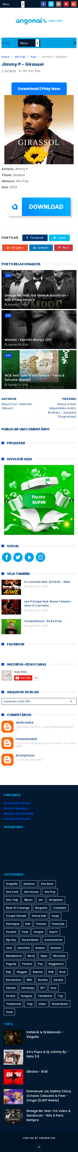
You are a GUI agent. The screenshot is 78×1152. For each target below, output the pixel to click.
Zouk (9, 1012)
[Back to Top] (39, 1146)
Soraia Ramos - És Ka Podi (42, 621)
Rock (62, 972)
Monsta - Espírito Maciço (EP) (28, 340)
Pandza (27, 964)
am (41, 900)
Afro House (31, 892)
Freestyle (58, 924)
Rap (33, 57)
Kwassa (56, 948)
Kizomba (24, 948)
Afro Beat (47, 884)
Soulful (10, 996)
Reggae (22, 972)
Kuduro (40, 948)
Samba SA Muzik (17, 819)
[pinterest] (66, 4)
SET (42, 988)
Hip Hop (11, 940)
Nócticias (59, 956)
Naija (44, 956)
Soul (53, 988)
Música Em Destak (19, 813)
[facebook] (43, 4)
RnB (51, 972)
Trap (30, 1004)
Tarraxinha (45, 996)
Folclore (41, 924)
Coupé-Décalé (16, 916)
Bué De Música (16, 808)
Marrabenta (14, 956)
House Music (30, 940)
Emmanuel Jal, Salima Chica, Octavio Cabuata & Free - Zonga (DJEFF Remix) (48, 1095)
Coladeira (59, 908)
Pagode (11, 964)
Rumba (43, 980)
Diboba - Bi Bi (36, 1071)
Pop (40, 964)
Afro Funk (12, 892)
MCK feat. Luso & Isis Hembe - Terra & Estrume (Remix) (35, 377)
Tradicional (13, 1004)
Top (60, 996)
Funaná (11, 932)
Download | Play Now (39, 88)
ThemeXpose (47, 1138)
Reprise (38, 972)
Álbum (28, 900)
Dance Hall (39, 916)
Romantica (13, 980)
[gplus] (73, 4)
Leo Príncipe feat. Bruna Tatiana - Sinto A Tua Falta (48, 603)
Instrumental (53, 940)
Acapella (12, 884)
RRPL (29, 980)
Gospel (38, 932)
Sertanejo (27, 988)
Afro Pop (20, 57)
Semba (11, 988)
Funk (25, 932)
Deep (55, 916)
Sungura (26, 996)
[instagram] (58, 4)
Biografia (41, 908)
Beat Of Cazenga (17, 908)
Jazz (9, 948)
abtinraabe (25, 722)
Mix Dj (31, 956)
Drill (27, 924)
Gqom (53, 932)
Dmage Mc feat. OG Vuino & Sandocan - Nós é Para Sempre (37, 297)
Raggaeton (56, 964)
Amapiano (56, 900)
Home (5, 43)
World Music (60, 1004)
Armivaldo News (17, 803)
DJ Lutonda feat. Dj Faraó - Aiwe (47, 582)
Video (42, 1004)
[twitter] (51, 4)
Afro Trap (12, 900)
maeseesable (26, 739)
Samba (58, 980)
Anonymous (25, 755)
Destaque (13, 924)
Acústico (29, 884)
